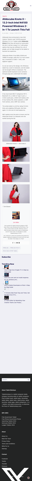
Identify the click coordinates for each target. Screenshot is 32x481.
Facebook (5, 458)
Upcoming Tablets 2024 (9, 421)
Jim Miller (6, 33)
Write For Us (5, 446)
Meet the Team (6, 438)
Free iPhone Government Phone (11, 419)
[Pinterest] (19, 243)
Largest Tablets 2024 (8, 425)
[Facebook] (13, 243)
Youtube (4, 463)
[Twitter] (15, 243)
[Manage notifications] (28, 478)
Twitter (4, 461)
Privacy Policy (6, 441)
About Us (4, 436)
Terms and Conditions (8, 443)
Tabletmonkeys (6, 394)
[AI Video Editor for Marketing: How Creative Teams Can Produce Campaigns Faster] (17, 298)
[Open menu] (30, 6)
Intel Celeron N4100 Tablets (10, 250)
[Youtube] (17, 243)
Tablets (4, 16)
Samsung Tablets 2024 (9, 423)
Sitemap (4, 448)
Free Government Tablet (9, 417)
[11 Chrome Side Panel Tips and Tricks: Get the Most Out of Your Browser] (17, 290)
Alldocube (5, 247)
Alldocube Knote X (15, 247)
